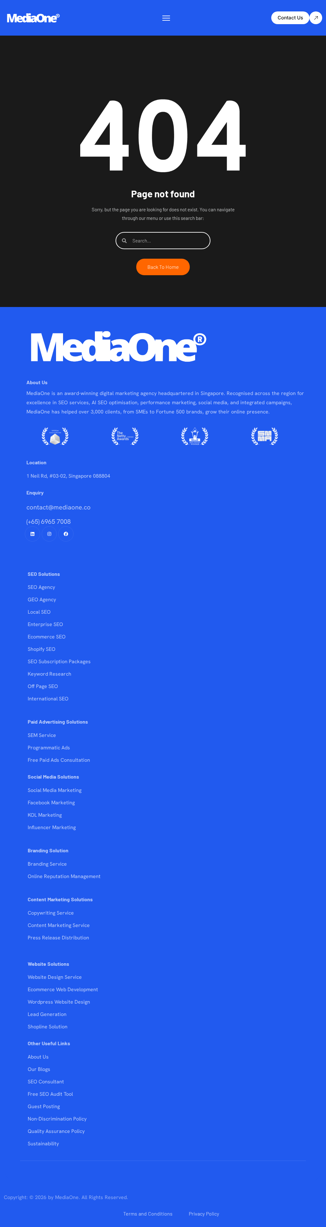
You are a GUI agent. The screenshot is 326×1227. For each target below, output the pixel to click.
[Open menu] (166, 18)
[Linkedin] (32, 534)
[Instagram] (49, 534)
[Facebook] (66, 534)
